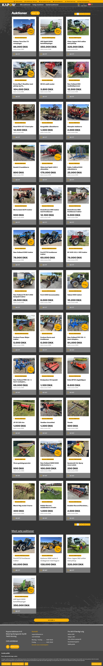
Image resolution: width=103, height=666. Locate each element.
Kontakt (35, 631)
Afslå (26, 664)
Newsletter (14, 646)
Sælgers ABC (71, 637)
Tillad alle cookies (6, 664)
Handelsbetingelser (73, 642)
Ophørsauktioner (52, 4)
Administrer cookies (96, 664)
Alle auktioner (25, 4)
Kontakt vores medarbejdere (40, 645)
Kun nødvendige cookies (17, 664)
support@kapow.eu (37, 634)
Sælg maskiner (38, 4)
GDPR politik (71, 644)
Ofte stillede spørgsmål (74, 639)
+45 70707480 (36, 637)
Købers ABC (71, 634)
